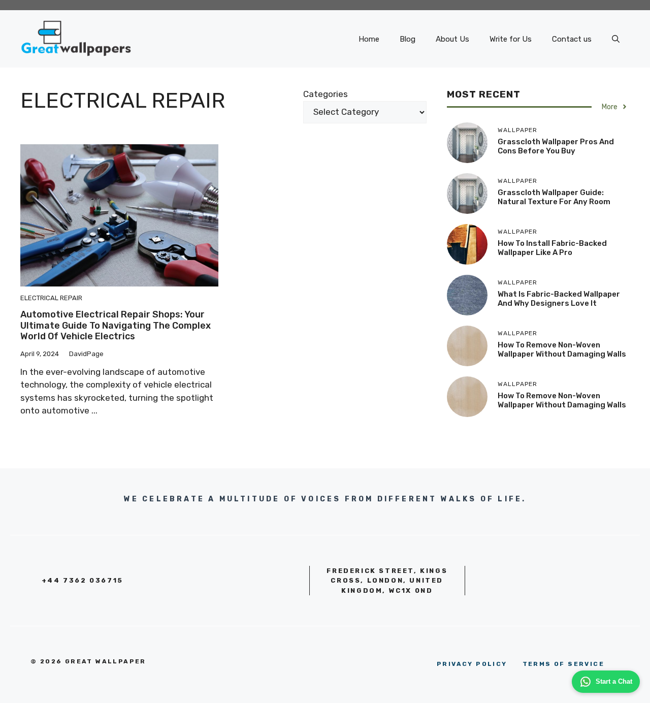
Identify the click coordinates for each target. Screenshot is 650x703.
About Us (452, 39)
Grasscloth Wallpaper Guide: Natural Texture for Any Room (554, 197)
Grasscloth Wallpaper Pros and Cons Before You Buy (556, 146)
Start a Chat (614, 681)
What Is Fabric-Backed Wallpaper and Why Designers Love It (559, 299)
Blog (407, 39)
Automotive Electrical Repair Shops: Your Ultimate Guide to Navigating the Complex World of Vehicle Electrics (115, 325)
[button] (616, 39)
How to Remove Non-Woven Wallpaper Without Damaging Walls (562, 349)
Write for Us (511, 39)
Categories (325, 94)
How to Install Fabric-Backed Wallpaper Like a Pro (552, 248)
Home (369, 39)
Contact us (572, 39)
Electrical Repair (51, 298)
